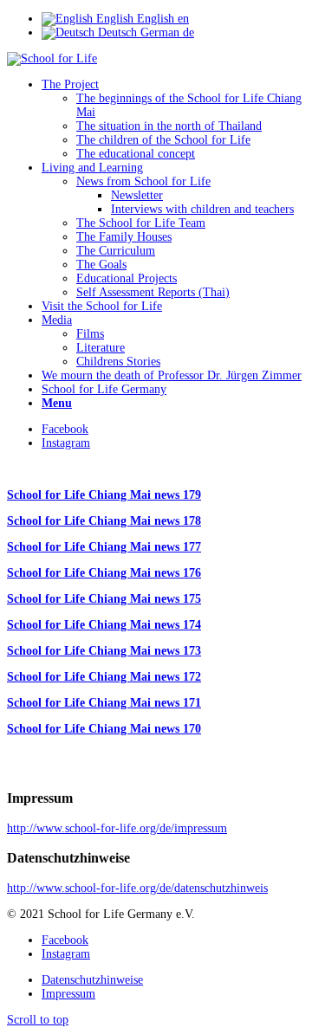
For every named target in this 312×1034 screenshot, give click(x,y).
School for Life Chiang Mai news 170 (104, 728)
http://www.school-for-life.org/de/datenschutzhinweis (137, 888)
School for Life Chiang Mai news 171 (104, 702)
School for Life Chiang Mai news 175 (104, 598)
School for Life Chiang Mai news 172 (104, 676)
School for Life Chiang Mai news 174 (104, 624)
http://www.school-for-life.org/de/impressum (117, 828)
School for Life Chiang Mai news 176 (104, 572)
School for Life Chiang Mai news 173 (104, 650)
